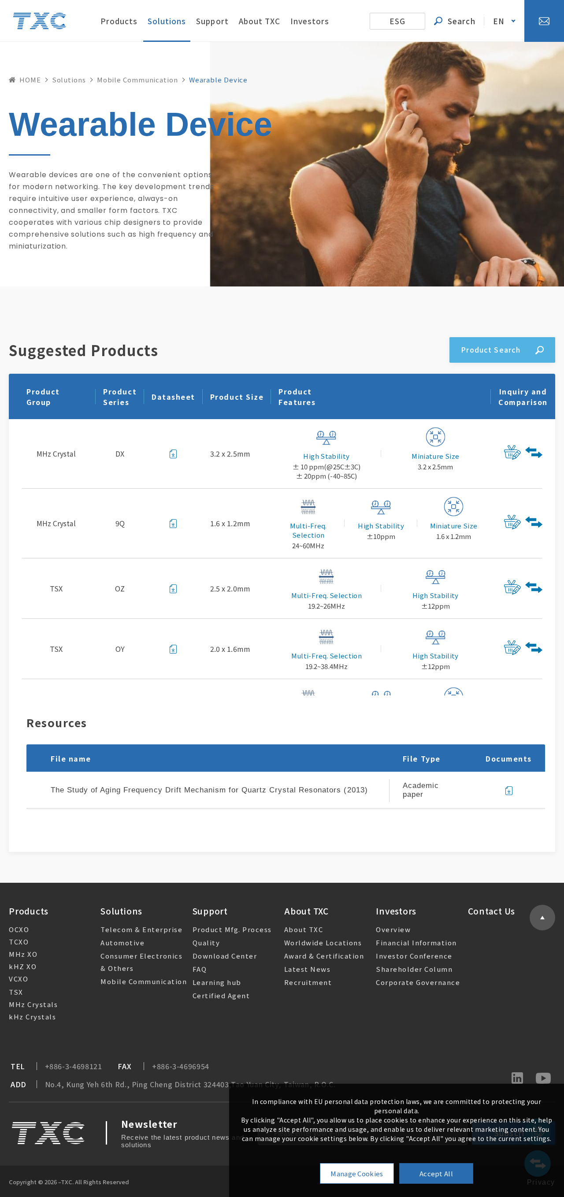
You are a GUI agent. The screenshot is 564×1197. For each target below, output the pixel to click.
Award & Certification (324, 955)
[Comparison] (535, 453)
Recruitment (308, 982)
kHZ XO (23, 966)
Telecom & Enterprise (141, 929)
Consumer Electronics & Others (141, 962)
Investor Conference (414, 955)
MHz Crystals (33, 1004)
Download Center (225, 955)
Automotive (122, 942)
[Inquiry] (511, 453)
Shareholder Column (414, 969)
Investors (309, 20)
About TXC (259, 20)
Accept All (436, 1173)
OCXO (19, 929)
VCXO (18, 978)
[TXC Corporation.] (39, 21)
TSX (16, 991)
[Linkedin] (517, 1078)
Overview (393, 929)
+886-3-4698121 (73, 1066)
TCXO (19, 941)
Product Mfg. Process (232, 929)
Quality (206, 942)
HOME (30, 79)
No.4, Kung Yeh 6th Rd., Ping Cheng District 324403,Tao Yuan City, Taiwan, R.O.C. (190, 1084)
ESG (397, 20)
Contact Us (492, 911)
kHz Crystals (32, 1016)
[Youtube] (543, 1079)
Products (118, 20)
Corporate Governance (418, 982)
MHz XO (23, 954)
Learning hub (217, 982)
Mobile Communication (137, 79)
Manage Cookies (356, 1173)
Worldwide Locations (323, 942)
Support (212, 20)
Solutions (167, 20)
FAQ (200, 969)
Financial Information (416, 942)
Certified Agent (221, 995)
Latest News (307, 969)
